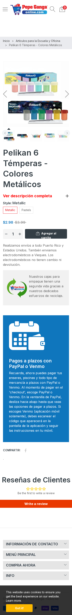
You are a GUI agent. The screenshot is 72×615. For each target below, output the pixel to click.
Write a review (36, 504)
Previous (5, 133)
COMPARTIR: (12, 450)
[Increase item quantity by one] (20, 234)
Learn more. (14, 600)
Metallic (10, 210)
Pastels (26, 210)
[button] (52, 9)
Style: (14, 203)
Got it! (19, 608)
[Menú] (5, 9)
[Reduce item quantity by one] (6, 234)
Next (67, 133)
